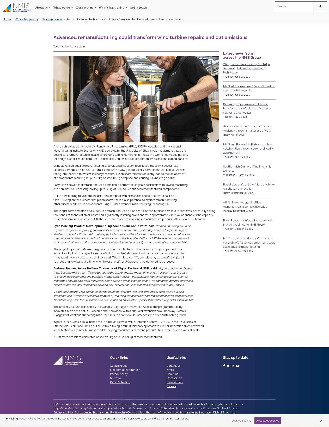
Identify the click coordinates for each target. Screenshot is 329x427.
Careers (171, 386)
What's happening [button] (112, 7)
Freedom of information (125, 370)
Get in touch (138, 7)
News (170, 370)
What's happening (26, 19)
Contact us (173, 365)
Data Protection (120, 382)
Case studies (175, 382)
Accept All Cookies (267, 420)
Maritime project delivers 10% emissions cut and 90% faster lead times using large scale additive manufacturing (249, 242)
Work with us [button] (85, 7)
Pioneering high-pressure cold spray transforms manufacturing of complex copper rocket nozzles (247, 108)
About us (172, 374)
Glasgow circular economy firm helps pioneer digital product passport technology (246, 68)
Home (7, 19)
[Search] (320, 6)
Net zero (115, 378)
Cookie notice (118, 365)
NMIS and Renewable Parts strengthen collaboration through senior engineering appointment (248, 148)
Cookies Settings (241, 420)
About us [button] (41, 7)
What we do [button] (62, 7)
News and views (52, 19)
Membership (174, 378)
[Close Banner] (321, 420)
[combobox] (294, 6)
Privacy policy (119, 374)
